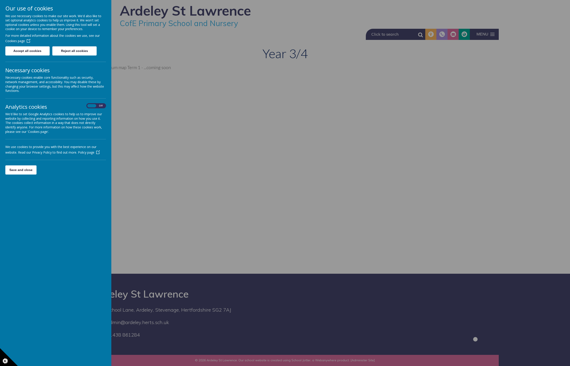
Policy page (86, 152)
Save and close (21, 170)
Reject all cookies (74, 51)
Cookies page (15, 41)
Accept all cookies (27, 51)
